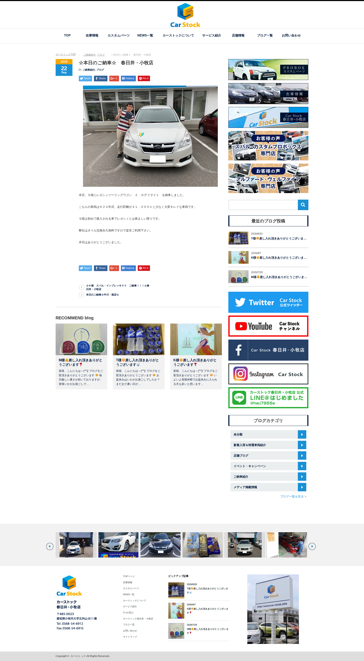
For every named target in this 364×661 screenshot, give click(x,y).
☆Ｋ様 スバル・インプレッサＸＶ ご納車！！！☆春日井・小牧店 (117, 287)
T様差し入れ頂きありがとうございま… (278, 238)
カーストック (78, 656)
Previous (50, 546)
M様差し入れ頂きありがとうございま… (279, 277)
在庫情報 (92, 35)
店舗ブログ (241, 455)
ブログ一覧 (265, 35)
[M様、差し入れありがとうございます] (202, 545)
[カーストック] (185, 25)
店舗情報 (238, 35)
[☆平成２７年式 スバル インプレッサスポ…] (118, 545)
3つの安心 (128, 612)
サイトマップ (130, 636)
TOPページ (129, 576)
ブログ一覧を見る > (293, 496)
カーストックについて (178, 35)
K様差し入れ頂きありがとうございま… (279, 257)
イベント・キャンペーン (250, 466)
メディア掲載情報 (245, 487)
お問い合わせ (291, 35)
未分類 (238, 434)
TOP (67, 35)
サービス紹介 (211, 35)
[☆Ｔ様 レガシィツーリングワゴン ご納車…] (160, 545)
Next (312, 546)
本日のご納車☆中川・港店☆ (102, 294)
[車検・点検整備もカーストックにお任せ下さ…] (286, 545)
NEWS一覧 (145, 35)
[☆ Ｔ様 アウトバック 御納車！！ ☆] (244, 545)
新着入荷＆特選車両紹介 (250, 445)
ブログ (101, 54)
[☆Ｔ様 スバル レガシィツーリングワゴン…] (76, 545)
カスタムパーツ (119, 35)
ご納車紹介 (89, 54)
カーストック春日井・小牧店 (138, 618)
